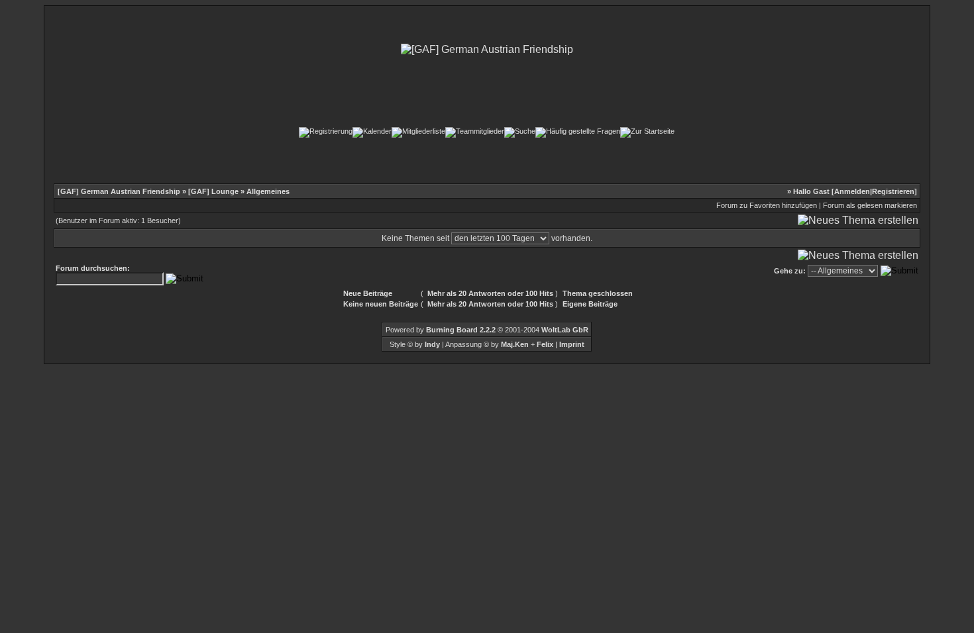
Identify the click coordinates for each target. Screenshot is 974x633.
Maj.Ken (515, 344)
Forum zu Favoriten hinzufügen (766, 205)
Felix (544, 344)
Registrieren (893, 191)
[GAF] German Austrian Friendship (119, 191)
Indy (432, 344)
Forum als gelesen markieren (870, 205)
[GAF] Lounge (213, 191)
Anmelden (852, 191)
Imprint (571, 344)
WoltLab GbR (564, 330)
